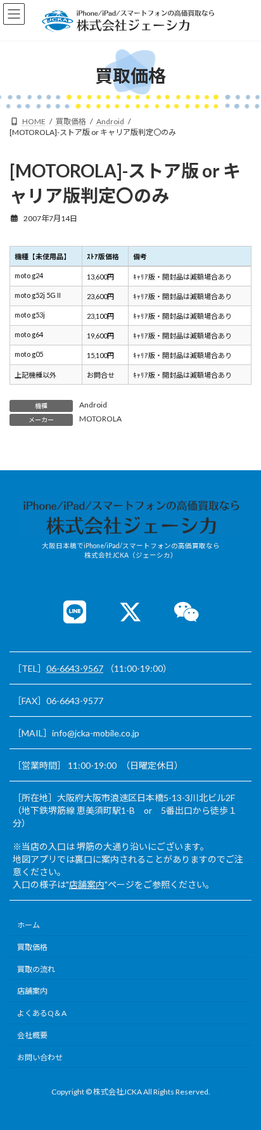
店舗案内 (87, 884)
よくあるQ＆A (42, 1013)
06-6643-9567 (74, 668)
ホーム (28, 925)
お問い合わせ (40, 1057)
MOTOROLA (100, 418)
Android (93, 404)
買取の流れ (36, 969)
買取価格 (32, 947)
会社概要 (32, 1035)
